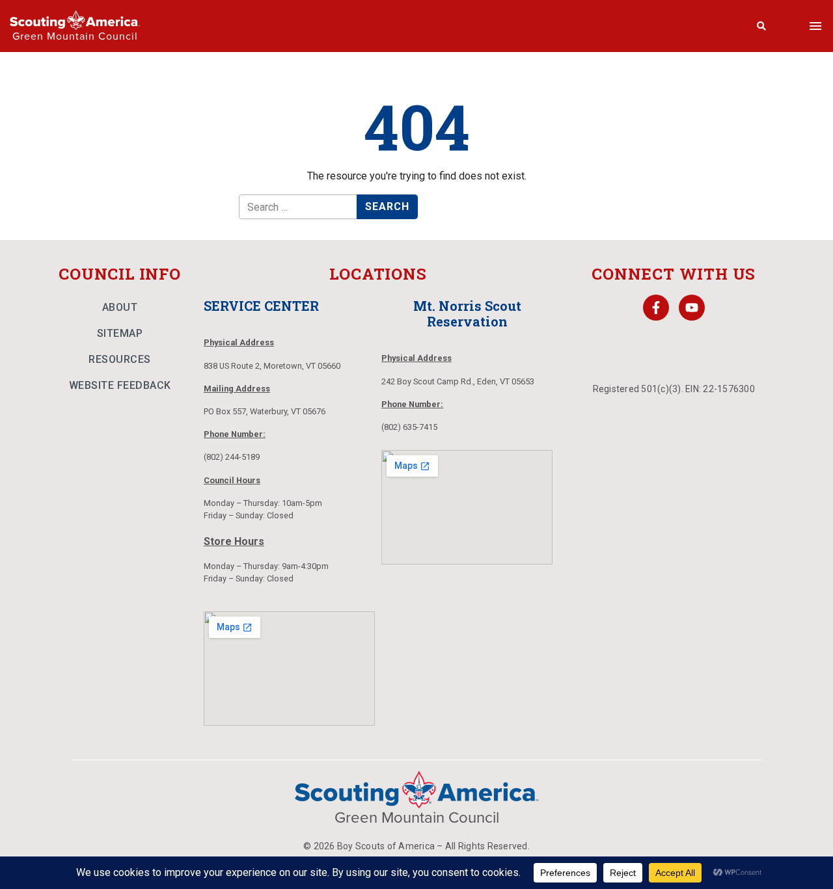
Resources (120, 359)
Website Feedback (120, 385)
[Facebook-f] (656, 308)
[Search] (761, 26)
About (120, 307)
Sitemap (120, 333)
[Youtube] (692, 308)
